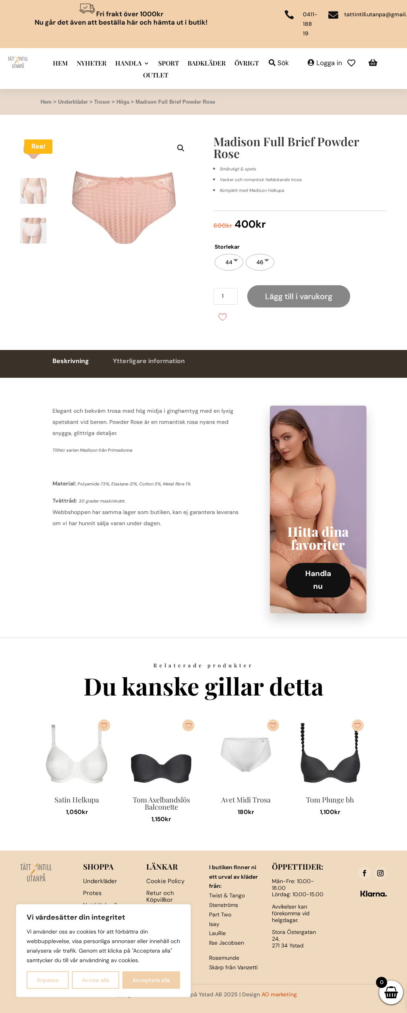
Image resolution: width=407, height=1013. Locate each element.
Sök (283, 62)
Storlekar (227, 246)
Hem (60, 63)
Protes (92, 893)
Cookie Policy (165, 881)
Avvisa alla (95, 980)
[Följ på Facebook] (364, 873)
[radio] (229, 262)
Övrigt (247, 63)
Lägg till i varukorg (298, 296)
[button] (181, 148)
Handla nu (318, 579)
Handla (128, 63)
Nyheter (92, 63)
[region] (103, 950)
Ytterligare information (149, 361)
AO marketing (279, 994)
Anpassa (48, 980)
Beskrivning (70, 361)
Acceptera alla (151, 980)
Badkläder (207, 63)
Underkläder (73, 102)
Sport (168, 63)
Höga (122, 102)
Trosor (102, 102)
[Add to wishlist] (222, 316)
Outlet (155, 75)
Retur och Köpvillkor (160, 896)
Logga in (329, 62)
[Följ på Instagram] (380, 873)
